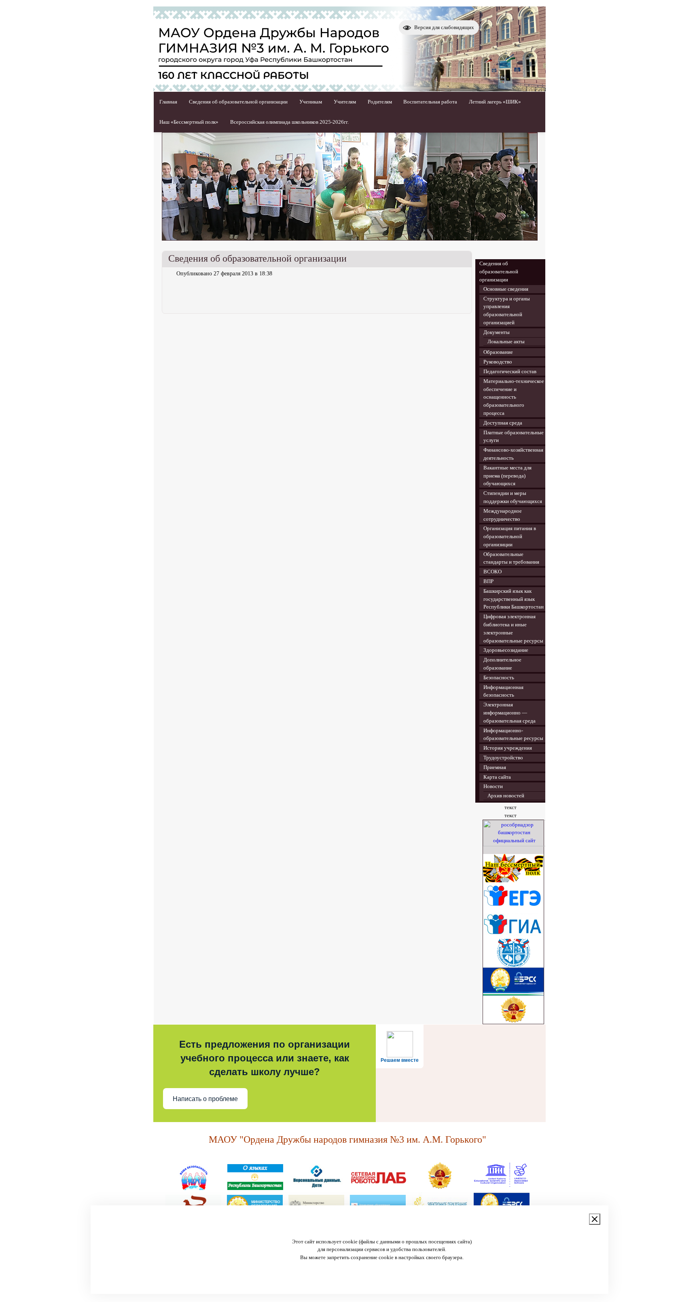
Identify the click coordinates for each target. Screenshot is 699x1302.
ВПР (488, 581)
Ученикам (310, 102)
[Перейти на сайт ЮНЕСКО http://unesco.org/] (501, 1187)
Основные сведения (505, 289)
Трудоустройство (503, 758)
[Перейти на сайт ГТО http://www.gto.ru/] (513, 1022)
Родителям (380, 102)
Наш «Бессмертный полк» (188, 122)
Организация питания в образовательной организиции (509, 536)
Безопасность (498, 677)
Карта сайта (497, 777)
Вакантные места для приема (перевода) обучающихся (507, 476)
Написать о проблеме (205, 1098)
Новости (493, 786)
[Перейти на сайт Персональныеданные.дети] (317, 1187)
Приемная (494, 767)
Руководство (497, 362)
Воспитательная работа (430, 102)
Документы (496, 332)
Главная (168, 102)
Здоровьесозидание (505, 650)
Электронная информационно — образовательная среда (509, 713)
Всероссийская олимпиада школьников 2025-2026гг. (289, 122)
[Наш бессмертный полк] (513, 880)
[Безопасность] (194, 1187)
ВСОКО (492, 572)
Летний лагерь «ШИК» (495, 102)
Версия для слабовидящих (444, 27)
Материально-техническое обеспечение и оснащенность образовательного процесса (513, 397)
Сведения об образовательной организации (238, 102)
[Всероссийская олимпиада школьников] (513, 965)
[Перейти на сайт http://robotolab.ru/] (378, 1187)
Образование (498, 352)
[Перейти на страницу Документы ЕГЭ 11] (513, 909)
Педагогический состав (509, 371)
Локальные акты (506, 341)
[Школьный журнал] (513, 994)
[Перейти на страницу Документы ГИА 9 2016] (513, 937)
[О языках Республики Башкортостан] (255, 1187)
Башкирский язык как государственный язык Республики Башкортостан (513, 599)
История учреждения (507, 748)
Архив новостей (505, 796)
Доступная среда (502, 423)
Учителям (345, 102)
